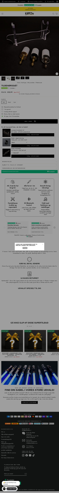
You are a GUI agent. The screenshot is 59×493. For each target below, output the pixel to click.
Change (25, 248)
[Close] (42, 244)
